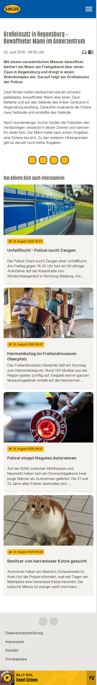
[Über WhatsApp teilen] (54, 160)
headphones (84, 52)
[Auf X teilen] (43, 160)
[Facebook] (43, 621)
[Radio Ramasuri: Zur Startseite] (43, 9)
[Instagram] (54, 621)
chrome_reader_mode (90, 52)
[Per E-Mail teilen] (64, 160)
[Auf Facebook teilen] (32, 160)
